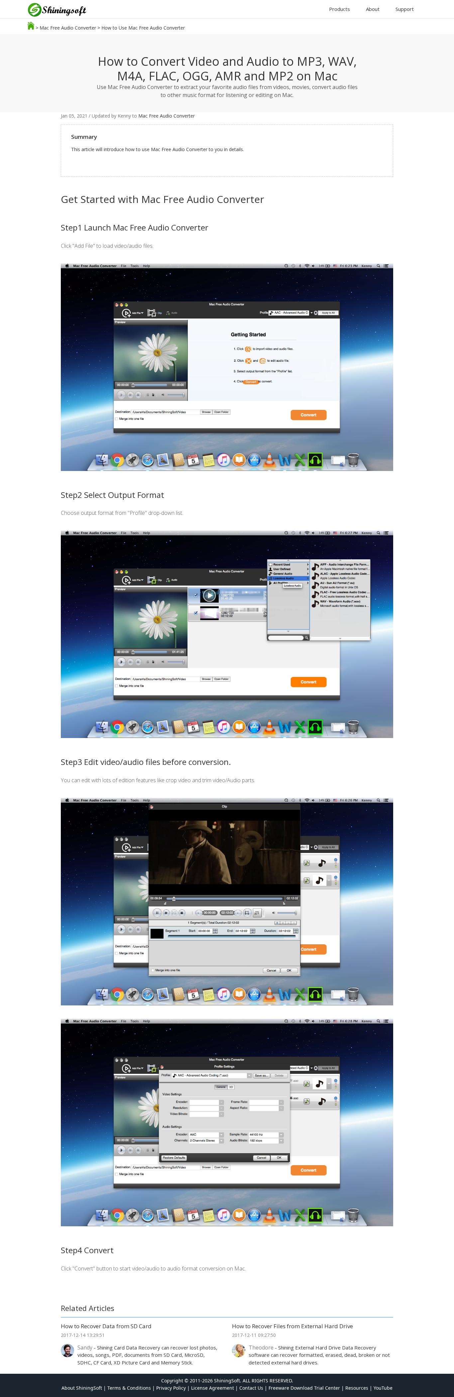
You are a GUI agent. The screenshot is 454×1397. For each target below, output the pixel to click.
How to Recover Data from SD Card (106, 1326)
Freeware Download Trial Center (304, 1388)
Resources (356, 1388)
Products (339, 9)
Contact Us (251, 1388)
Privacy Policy (171, 1388)
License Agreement (212, 1388)
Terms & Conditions (129, 1388)
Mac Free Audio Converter (68, 28)
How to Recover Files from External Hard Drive (292, 1326)
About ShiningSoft (81, 1388)
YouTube (383, 1388)
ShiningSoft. (227, 1380)
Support (405, 9)
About (373, 9)
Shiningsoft (60, 11)
